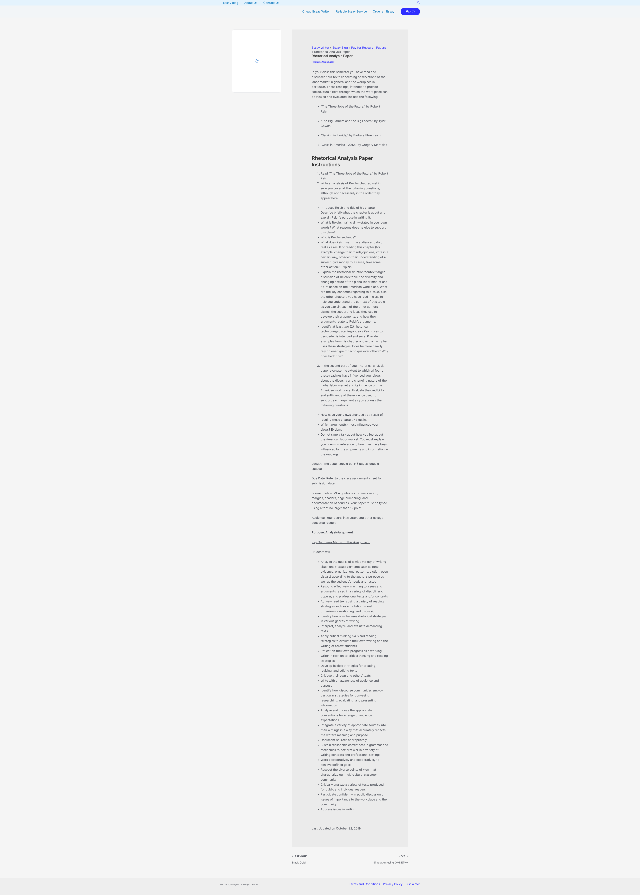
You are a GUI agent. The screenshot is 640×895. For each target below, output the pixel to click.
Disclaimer (413, 884)
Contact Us (271, 3)
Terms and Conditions (364, 884)
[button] (418, 3)
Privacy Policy (392, 884)
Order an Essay (383, 11)
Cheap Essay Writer (316, 11)
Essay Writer (320, 47)
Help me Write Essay (323, 62)
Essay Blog (230, 3)
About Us (250, 3)
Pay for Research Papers (368, 47)
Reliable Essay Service (351, 11)
